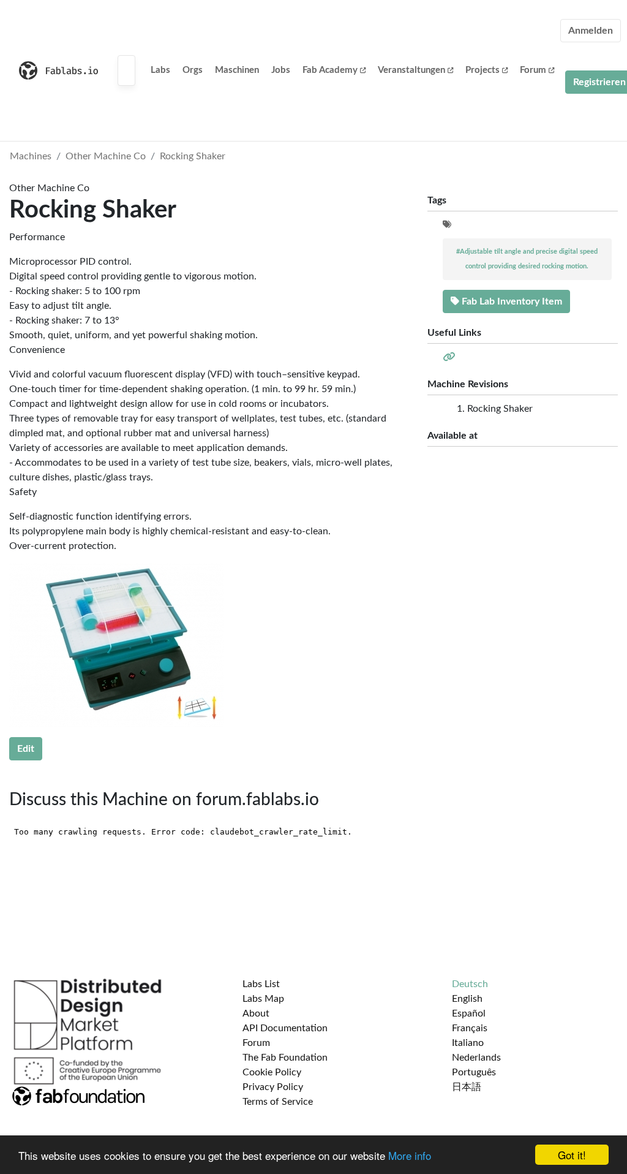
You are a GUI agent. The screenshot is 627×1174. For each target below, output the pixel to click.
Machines (30, 156)
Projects (482, 70)
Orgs (192, 70)
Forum (533, 70)
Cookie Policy (271, 1072)
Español (469, 1013)
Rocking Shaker (192, 156)
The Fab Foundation (285, 1057)
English (467, 999)
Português (474, 1072)
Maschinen (237, 70)
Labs (160, 70)
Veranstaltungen (411, 70)
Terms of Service (277, 1102)
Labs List (261, 984)
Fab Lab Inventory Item (510, 301)
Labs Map (263, 999)
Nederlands (476, 1057)
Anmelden (590, 31)
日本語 (466, 1087)
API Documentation (285, 1028)
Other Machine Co (106, 156)
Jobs (280, 70)
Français (469, 1028)
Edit (25, 749)
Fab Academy (330, 70)
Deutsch (470, 984)
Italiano (468, 1043)
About (255, 1013)
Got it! (572, 1154)
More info (409, 1155)
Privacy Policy (272, 1087)
